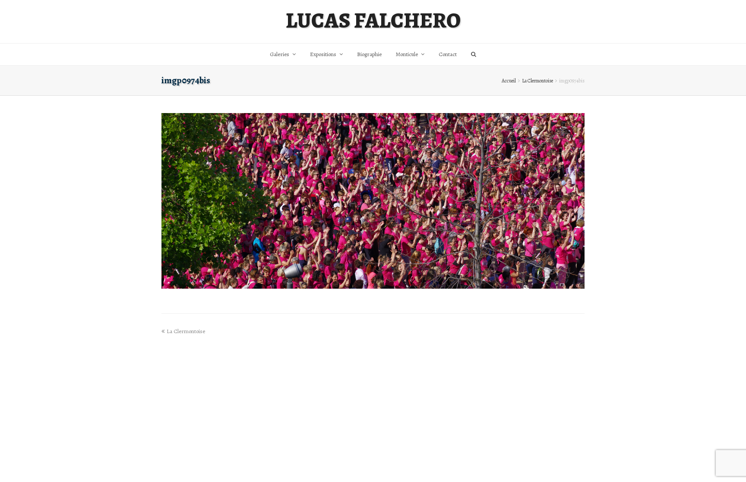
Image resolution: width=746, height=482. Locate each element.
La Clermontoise (537, 80)
